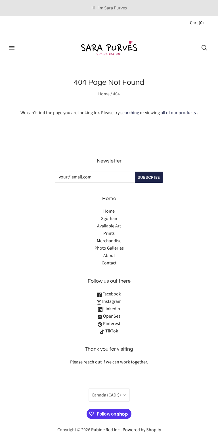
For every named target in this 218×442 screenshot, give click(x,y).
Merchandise (109, 241)
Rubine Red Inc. (106, 430)
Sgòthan (109, 218)
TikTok (111, 331)
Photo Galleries (109, 248)
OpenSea (111, 316)
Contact (109, 263)
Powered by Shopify (142, 430)
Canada (106, 395)
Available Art (109, 226)
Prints (109, 233)
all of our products (178, 113)
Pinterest (111, 323)
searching (129, 113)
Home (104, 94)
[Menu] (12, 47)
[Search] (204, 48)
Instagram (111, 301)
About (109, 255)
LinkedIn (111, 309)
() (197, 23)
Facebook (111, 294)
